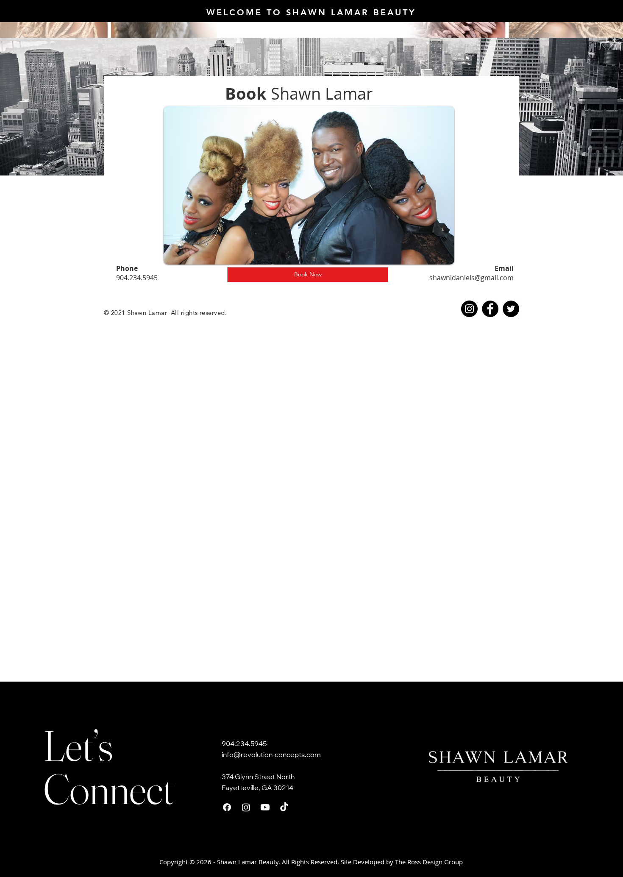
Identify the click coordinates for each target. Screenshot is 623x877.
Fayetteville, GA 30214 (257, 788)
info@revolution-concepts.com (271, 755)
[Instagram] (469, 309)
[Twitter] (511, 309)
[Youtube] (265, 807)
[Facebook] (490, 309)
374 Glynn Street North (258, 777)
